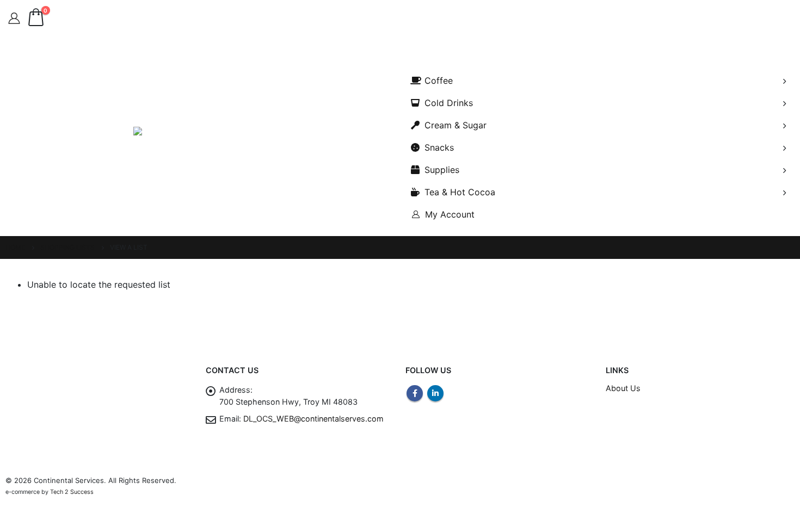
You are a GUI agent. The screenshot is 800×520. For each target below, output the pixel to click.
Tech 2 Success (72, 492)
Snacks (439, 147)
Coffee (438, 80)
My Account (450, 214)
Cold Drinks (448, 102)
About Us (623, 388)
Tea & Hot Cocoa (459, 192)
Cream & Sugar (455, 125)
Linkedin (435, 393)
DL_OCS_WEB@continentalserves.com (313, 418)
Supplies (441, 169)
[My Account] (14, 18)
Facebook (415, 393)
